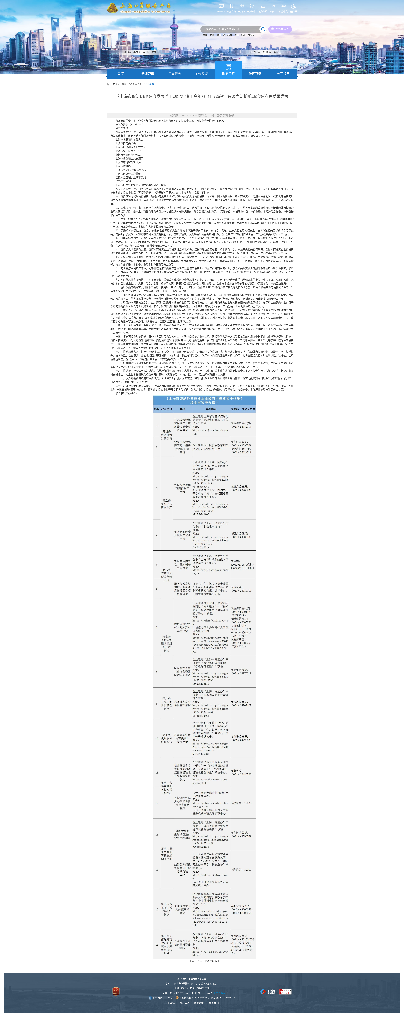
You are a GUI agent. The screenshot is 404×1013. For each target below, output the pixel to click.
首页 (115, 84)
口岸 (212, 35)
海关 (219, 35)
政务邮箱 (262, 11)
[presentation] (16, 37)
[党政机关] (116, 991)
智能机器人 (282, 29)
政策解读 (149, 84)
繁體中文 (283, 11)
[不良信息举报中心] (267, 991)
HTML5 (221, 11)
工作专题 (201, 74)
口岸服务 (174, 74)
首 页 (120, 74)
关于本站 (170, 1003)
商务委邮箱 (219, 993)
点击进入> (283, 51)
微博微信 (251, 11)
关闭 (232, 115)
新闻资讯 (147, 74)
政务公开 (228, 74)
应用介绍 (231, 11)
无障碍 (293, 11)
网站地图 (199, 1003)
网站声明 (184, 1003)
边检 (243, 35)
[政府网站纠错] (285, 992)
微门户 (241, 11)
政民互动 (255, 74)
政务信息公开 (136, 84)
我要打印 (222, 115)
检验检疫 (227, 35)
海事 (236, 35)
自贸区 (251, 35)
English (273, 11)
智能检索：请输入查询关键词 (222, 29)
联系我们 (214, 1003)
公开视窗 (283, 74)
